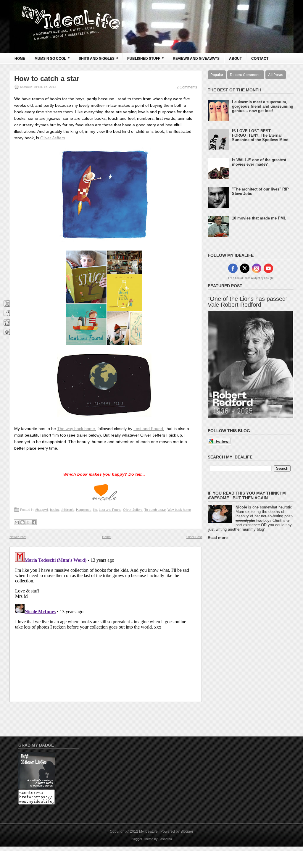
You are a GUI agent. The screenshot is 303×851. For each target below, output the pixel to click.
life (95, 509)
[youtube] (268, 268)
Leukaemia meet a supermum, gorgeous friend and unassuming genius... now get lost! (262, 106)
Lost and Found (148, 428)
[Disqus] (106, 624)
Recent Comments (246, 75)
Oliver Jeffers (52, 137)
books (54, 509)
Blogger (186, 831)
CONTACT (259, 58)
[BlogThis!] (22, 522)
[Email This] (17, 522)
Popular (216, 75)
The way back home (76, 428)
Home (19, 58)
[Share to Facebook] (34, 522)
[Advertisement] (231, 633)
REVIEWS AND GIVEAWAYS (196, 58)
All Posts (275, 75)
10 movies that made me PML (259, 218)
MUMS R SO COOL (52, 58)
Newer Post (17, 537)
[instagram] (256, 268)
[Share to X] (28, 522)
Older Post (194, 537)
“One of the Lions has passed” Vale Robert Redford (248, 301)
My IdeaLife (148, 831)
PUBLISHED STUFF (145, 58)
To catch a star (155, 509)
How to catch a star (46, 78)
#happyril (41, 509)
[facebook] (233, 268)
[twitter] (244, 268)
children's (67, 509)
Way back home (179, 509)
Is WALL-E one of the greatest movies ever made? (259, 162)
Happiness (83, 509)
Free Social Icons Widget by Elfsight (250, 278)
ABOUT (235, 58)
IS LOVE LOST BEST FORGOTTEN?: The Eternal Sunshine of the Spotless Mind (260, 135)
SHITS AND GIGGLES (98, 58)
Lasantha (165, 839)
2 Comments (187, 87)
